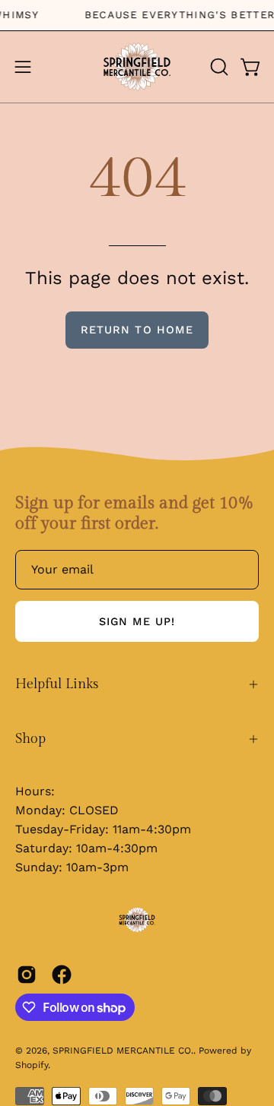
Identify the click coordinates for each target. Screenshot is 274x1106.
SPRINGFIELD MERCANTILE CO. (123, 1050)
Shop (30, 739)
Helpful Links (56, 684)
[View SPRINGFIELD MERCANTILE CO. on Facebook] (61, 974)
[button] (217, 66)
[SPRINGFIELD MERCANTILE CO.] (137, 67)
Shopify (31, 1065)
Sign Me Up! (137, 621)
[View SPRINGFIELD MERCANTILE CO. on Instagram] (26, 974)
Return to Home (137, 330)
